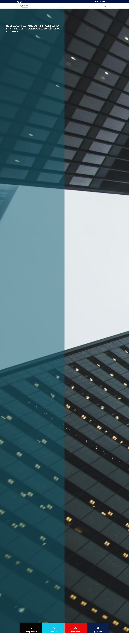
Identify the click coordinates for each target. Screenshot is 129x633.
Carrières (93, 6)
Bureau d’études (83, 6)
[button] (105, 6)
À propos (67, 6)
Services (74, 6)
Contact (100, 6)
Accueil (61, 6)
